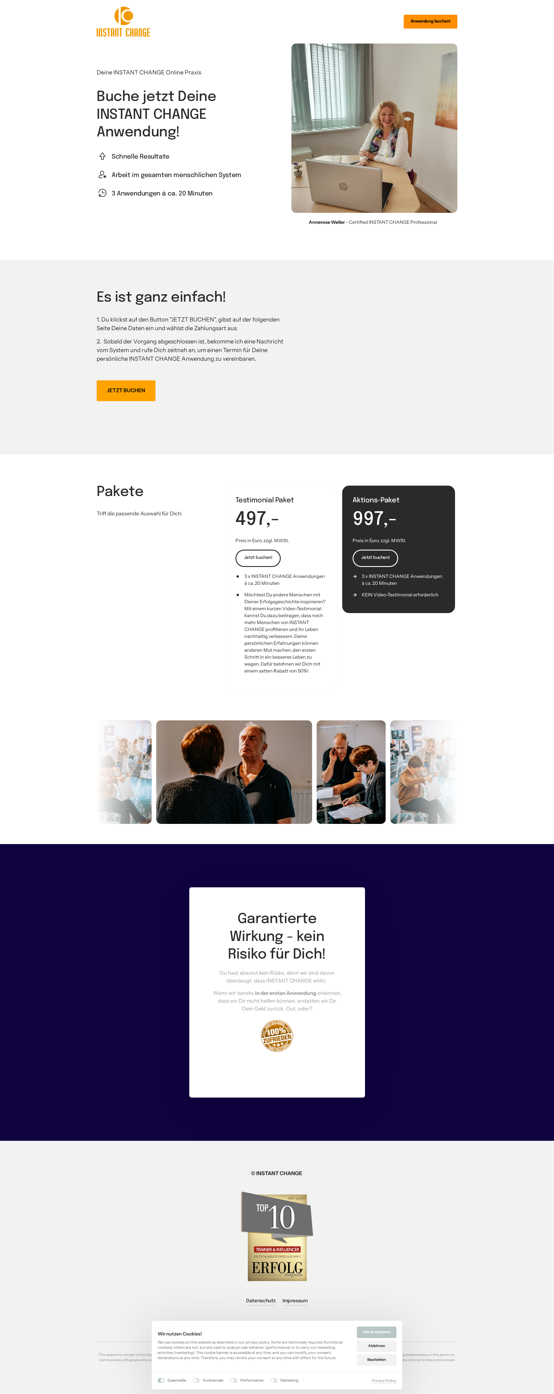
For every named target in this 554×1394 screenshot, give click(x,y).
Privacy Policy (384, 1381)
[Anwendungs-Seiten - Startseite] (123, 22)
